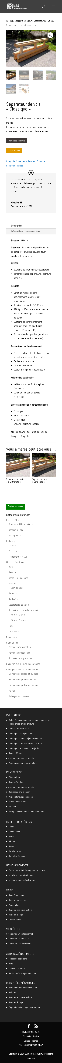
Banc (11, 566)
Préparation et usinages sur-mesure (24, 1007)
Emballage (11, 541)
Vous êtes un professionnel (20, 933)
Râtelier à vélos (18, 620)
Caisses (12, 545)
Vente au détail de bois (18, 728)
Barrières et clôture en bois (20, 909)
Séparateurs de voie (17, 900)
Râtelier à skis (18, 614)
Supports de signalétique (20, 658)
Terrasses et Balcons (17, 958)
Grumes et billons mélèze (21, 524)
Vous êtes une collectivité (19, 943)
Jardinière (13, 599)
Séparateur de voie (14, 165)
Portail (11, 963)
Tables (11, 826)
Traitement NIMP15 (18, 556)
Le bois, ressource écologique (21, 880)
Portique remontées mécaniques (22, 987)
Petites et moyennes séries (20, 796)
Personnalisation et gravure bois (22, 763)
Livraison (12, 806)
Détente (12, 583)
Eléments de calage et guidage (23, 673)
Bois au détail (12, 520)
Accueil (9, 20)
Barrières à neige (15, 914)
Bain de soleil (17, 587)
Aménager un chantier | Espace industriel (26, 738)
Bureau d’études (15, 782)
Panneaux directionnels (20, 652)
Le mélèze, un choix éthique (20, 875)
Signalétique (12, 642)
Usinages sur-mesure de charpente (23, 664)
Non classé (11, 637)
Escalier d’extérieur (16, 968)
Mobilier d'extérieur (23, 20)
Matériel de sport (15, 851)
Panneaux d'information (20, 647)
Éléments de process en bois (22, 679)
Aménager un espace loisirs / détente (25, 743)
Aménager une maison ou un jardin (23, 748)
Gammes (13, 593)
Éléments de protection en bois (23, 685)
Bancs (11, 836)
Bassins (12, 572)
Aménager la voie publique (20, 733)
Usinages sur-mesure (19, 696)
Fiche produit (14, 150)
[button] (50, 35)
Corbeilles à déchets (18, 578)
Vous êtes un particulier (18, 938)
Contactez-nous (15, 506)
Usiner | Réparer (15, 753)
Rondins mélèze (16, 530)
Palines (12, 690)
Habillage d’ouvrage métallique (22, 973)
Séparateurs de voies (43, 20)
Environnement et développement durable (26, 870)
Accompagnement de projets (21, 758)
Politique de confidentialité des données (26, 811)
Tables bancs (14, 831)
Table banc (14, 631)
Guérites (12, 992)
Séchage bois (15, 535)
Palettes (13, 551)
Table (11, 626)
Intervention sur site (17, 801)
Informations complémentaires (25, 231)
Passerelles (13, 905)
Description (16, 225)
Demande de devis (16, 140)
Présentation (14, 777)
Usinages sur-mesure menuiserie (22, 669)
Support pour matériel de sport (23, 610)
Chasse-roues (14, 919)
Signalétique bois (16, 895)
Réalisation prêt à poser (19, 791)
